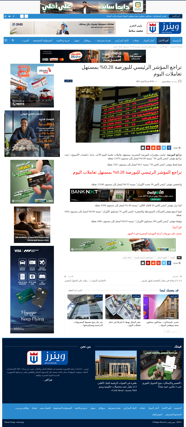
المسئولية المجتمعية (42, 40)
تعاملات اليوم (127, 257)
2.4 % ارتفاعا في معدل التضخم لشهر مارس (162, 280)
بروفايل (87, 40)
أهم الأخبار (163, 40)
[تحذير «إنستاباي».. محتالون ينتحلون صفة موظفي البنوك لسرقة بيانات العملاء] (161, 306)
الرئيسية (177, 40)
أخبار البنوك (148, 40)
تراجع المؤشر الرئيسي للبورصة (144, 257)
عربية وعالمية (63, 40)
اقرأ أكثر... (47, 380)
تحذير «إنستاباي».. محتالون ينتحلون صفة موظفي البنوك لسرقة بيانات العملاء (136, 16)
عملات (136, 40)
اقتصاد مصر (45, 408)
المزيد (26, 40)
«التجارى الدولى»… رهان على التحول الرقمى (85, 280)
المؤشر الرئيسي (162, 257)
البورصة (172, 257)
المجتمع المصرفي (173, 414)
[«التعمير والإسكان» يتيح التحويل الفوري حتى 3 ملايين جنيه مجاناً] (161, 365)
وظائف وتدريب (22, 408)
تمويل (76, 40)
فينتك (34, 408)
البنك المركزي (121, 40)
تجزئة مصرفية (104, 40)
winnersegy (20, 422)
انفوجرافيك (157, 414)
